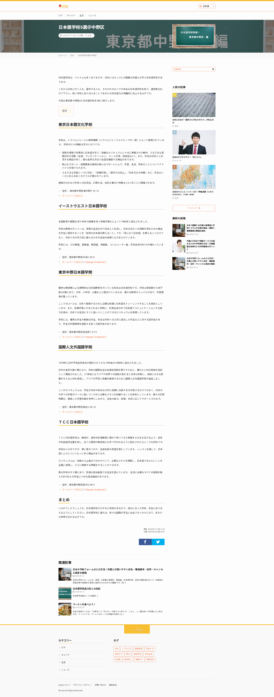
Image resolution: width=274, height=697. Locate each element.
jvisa (63, 690)
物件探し (128, 659)
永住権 (118, 659)
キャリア (71, 15)
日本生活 (148, 654)
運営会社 (113, 685)
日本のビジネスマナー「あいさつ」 (187, 157)
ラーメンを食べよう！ (84, 604)
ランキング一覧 (194, 208)
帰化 (128, 654)
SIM (116, 649)
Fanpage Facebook (94, 262)
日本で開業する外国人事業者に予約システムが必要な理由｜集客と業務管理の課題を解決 (201, 228)
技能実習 (137, 654)
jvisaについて (64, 685)
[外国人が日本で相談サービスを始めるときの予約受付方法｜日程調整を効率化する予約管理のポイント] (178, 246)
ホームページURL (71, 195)
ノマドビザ (126, 649)
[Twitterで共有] (158, 542)
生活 (81, 15)
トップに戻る (137, 630)
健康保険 (138, 649)
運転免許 (150, 659)
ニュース (92, 15)
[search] (213, 69)
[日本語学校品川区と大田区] (65, 593)
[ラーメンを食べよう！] (65, 609)
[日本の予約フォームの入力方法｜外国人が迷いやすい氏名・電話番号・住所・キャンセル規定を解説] (65, 574)
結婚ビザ (139, 659)
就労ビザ (119, 654)
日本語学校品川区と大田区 (86, 588)
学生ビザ (150, 649)
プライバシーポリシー (82, 685)
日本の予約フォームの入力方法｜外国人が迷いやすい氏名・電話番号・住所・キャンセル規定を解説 (201, 261)
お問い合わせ (100, 685)
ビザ (61, 15)
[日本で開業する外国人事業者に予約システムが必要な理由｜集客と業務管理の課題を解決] (178, 230)
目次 (64, 110)
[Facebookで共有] (145, 542)
